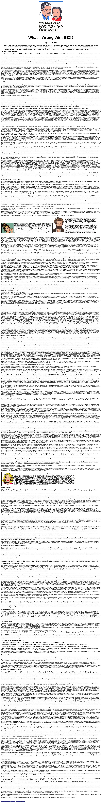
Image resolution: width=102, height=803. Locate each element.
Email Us (23, 801)
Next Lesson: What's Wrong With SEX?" (8, 801)
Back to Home (18, 801)
